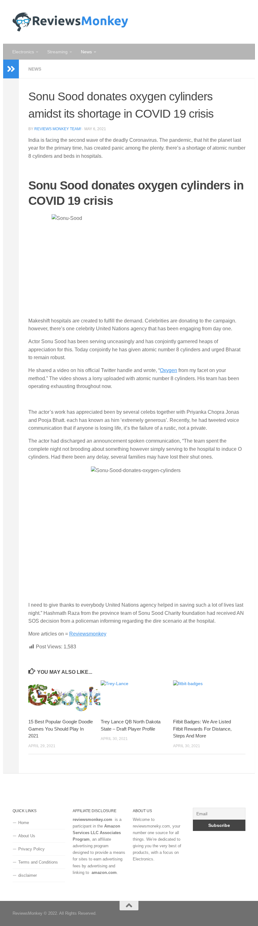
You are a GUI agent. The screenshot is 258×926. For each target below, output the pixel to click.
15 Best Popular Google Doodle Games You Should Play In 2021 (60, 728)
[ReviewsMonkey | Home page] (70, 22)
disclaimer (27, 875)
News (86, 51)
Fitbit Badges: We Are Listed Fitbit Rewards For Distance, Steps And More (202, 728)
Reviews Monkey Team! (57, 129)
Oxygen (168, 370)
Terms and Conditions (38, 862)
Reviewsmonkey (87, 633)
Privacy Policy (31, 849)
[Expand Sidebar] (11, 69)
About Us (26, 835)
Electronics (23, 51)
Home (23, 822)
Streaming (57, 51)
